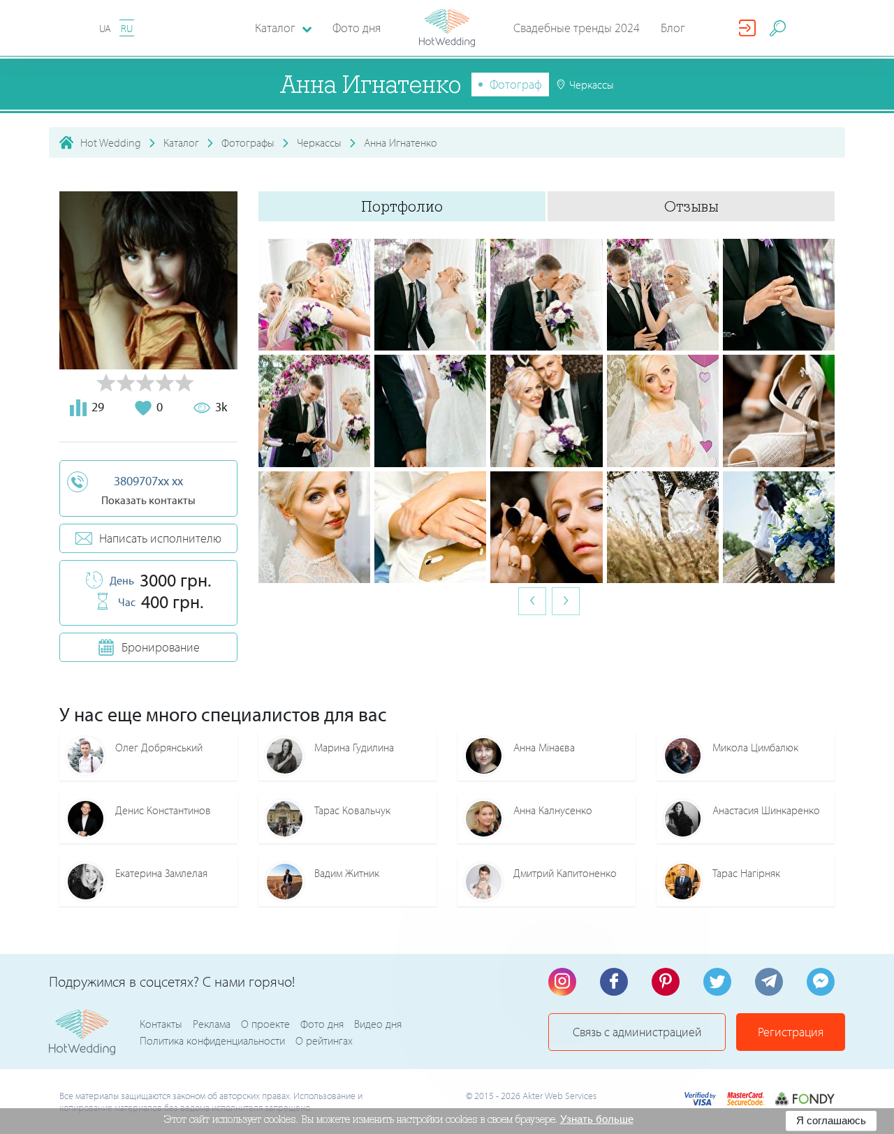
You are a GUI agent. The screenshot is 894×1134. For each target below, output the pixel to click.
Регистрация (790, 1032)
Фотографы (247, 142)
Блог (673, 28)
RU (127, 28)
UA (105, 28)
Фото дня (356, 28)
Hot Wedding (110, 142)
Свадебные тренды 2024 (576, 28)
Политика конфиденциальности (212, 1040)
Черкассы (319, 142)
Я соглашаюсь (831, 1120)
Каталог (181, 142)
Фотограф (516, 84)
